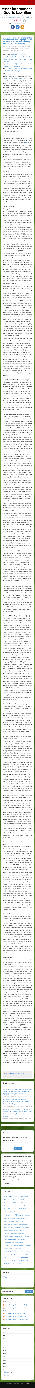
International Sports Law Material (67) (16, 1316)
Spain (16, 1251)
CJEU (14, 1203)
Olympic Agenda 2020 (9, 1242)
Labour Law (6, 1233)
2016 (4, 1338)
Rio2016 (6, 1248)
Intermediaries (26, 1227)
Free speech (27, 1215)
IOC (17, 1230)
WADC (22, 1073)
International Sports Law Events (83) (15, 1313)
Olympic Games (8, 1245)
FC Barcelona (7, 1215)
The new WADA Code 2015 (18, 55)
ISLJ (21, 1230)
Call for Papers (16, 1199)
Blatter (5, 1199)
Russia (19, 1248)
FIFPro (21, 1215)
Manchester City (18, 1236)
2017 (4, 1341)
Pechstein (16, 1245)
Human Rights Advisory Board (11, 1224)
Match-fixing (26, 1236)
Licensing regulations (9, 1236)
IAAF (5, 1227)
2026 (7, 1372)
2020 (4, 1350)
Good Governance (9, 1221)
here (26, 143)
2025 (4, 1366)
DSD (9, 1209)
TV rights (14, 1260)
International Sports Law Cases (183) (16, 1305)
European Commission (19, 1212)
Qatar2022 (21, 1245)
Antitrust (10, 1196)
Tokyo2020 (25, 1254)
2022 (4, 1357)
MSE (19, 1239)
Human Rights (19, 1221)
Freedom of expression (9, 1218)
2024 (4, 1363)
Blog (17, 46)
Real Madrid (28, 1245)
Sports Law (21, 1251)
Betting (26, 1196)
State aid (27, 1251)
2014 (4, 1332)
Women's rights (11, 1263)
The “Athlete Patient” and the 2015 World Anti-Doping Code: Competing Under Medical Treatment (17, 59)
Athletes (22, 1196)
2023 (4, 1360)
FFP (13, 1215)
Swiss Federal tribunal (16, 1254)
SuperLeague (7, 1254)
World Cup (19, 1263)
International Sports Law (9, 1230)
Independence (18, 1227)
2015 (4, 1335)
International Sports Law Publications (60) (17, 1319)
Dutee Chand (15, 1209)
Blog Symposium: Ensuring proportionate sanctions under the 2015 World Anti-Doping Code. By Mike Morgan (16, 1101)
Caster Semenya (8, 1203)
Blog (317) (8, 1302)
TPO (5, 1257)
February (7, 1372)
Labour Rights (14, 1233)
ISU (24, 1230)
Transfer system (23, 1257)
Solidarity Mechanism (9, 1251)
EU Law (6, 1212)
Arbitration (16, 1196)
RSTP (10, 1248)
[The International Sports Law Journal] (5, 1277)
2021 (4, 1354)
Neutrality (23, 1239)
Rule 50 (15, 1248)
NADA (14, 1073)
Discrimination (20, 1206)
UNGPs (23, 1260)
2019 (4, 1347)
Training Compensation (13, 1257)
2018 (4, 1344)
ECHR (20, 1209)
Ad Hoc (5, 1196)
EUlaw (11, 1212)
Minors (5, 1239)
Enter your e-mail (8, 1140)
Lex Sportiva (21, 1233)
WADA (18, 1073)
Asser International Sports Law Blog (17, 10)
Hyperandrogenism (23, 1224)
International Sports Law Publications (13, 50)
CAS (22, 1200)
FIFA (16, 1215)
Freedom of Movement (21, 1218)
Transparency (7, 1260)
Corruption (13, 1206)
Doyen (5, 1209)
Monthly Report (12, 1239)
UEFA (18, 1260)
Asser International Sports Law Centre (16, 17)
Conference (6, 1206)
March (6, 1375)
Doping (10, 1073)
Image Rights (11, 1227)
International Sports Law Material (20, 48)
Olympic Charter (19, 1242)
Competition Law (22, 1203)
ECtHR (24, 1209)
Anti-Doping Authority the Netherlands (14, 78)
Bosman (10, 1199)
